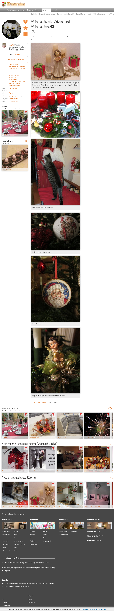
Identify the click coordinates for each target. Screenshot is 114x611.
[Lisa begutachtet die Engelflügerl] (55, 172)
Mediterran (33, 544)
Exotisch (32, 531)
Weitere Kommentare (16, 60)
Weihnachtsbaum (14, 85)
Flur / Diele (5, 541)
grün (13, 96)
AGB (3, 599)
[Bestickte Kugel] (55, 289)
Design (45, 531)
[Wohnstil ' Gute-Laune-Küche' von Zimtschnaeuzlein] (42, 528)
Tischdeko (18, 83)
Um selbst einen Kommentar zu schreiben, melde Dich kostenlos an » (17, 66)
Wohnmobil (17, 551)
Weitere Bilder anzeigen (39, 403)
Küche (16, 531)
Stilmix (11, 93)
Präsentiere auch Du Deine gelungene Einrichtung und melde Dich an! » (25, 562)
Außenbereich (13, 79)
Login (55, 10)
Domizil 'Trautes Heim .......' (83, 14)
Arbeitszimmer (18, 541)
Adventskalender (14, 75)
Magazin (30, 10)
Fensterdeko (21, 81)
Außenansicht (6, 551)
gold (10, 96)
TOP (9, 519)
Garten (4, 547)
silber (19, 96)
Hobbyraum (5, 544)
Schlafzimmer (6, 534)
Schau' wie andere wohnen (16, 10)
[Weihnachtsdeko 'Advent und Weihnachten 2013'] (55, 114)
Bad (15, 534)
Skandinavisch (47, 541)
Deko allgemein (63, 534)
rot (17, 96)
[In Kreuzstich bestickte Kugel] (55, 231)
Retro (44, 538)
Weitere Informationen (90, 609)
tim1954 (11, 45)
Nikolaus (11, 83)
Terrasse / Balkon (19, 544)
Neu (99, 519)
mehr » (17, 55)
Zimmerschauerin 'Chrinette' (65, 14)
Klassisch (32, 534)
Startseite (34, 14)
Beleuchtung (13, 81)
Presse (30, 599)
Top (96, 519)
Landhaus (45, 534)
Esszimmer (5, 538)
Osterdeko (74, 531)
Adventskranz (13, 77)
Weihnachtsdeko (14, 99)
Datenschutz (5, 602)
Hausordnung (6, 605)
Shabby (32, 541)
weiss (24, 96)
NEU (12, 519)
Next (27, 107)
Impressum (31, 602)
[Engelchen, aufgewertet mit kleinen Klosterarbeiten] (55, 360)
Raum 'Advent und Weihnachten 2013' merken (25, 28)
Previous (25, 107)
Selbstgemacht (13, 88)
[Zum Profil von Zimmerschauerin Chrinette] (11, 29)
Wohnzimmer (6, 531)
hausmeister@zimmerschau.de (18, 586)
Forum (37, 10)
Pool (15, 547)
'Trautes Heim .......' (14, 101)
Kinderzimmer (18, 538)
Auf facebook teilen (25, 34)
